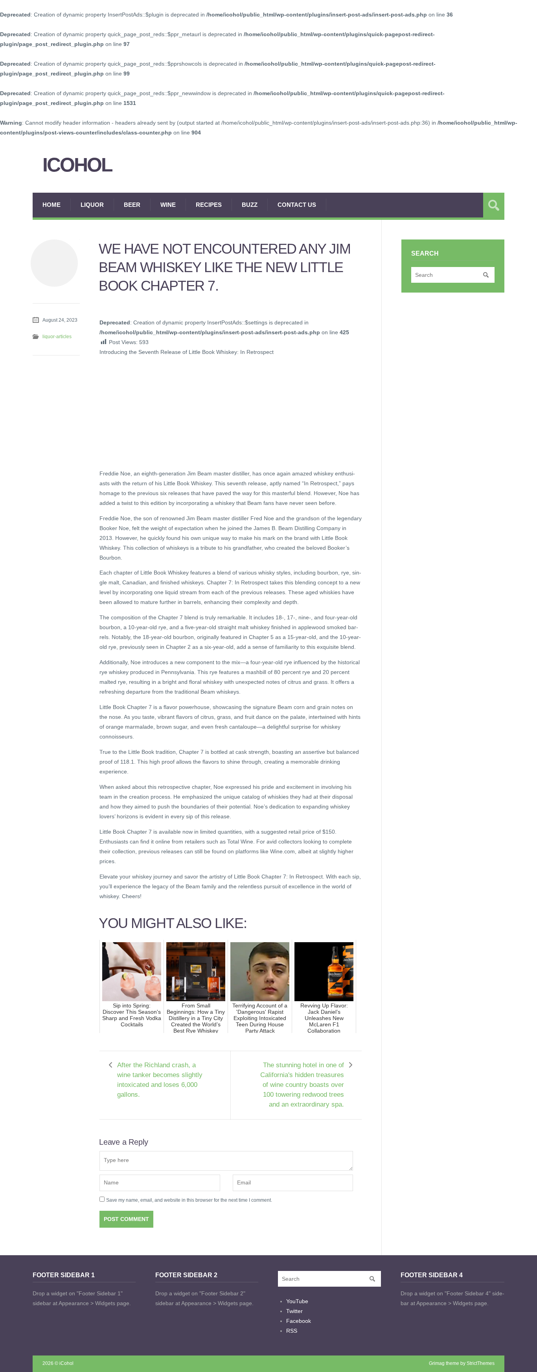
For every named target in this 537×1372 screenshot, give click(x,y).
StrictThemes (481, 1363)
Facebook (298, 1321)
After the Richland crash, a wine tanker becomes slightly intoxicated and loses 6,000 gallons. (159, 1079)
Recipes (209, 204)
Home (51, 204)
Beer (132, 204)
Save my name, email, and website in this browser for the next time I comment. (189, 1200)
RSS (291, 1331)
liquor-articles (57, 336)
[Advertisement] (158, 412)
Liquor (92, 204)
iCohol (77, 165)
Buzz (249, 204)
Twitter (294, 1311)
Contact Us (297, 204)
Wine (168, 204)
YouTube (297, 1301)
